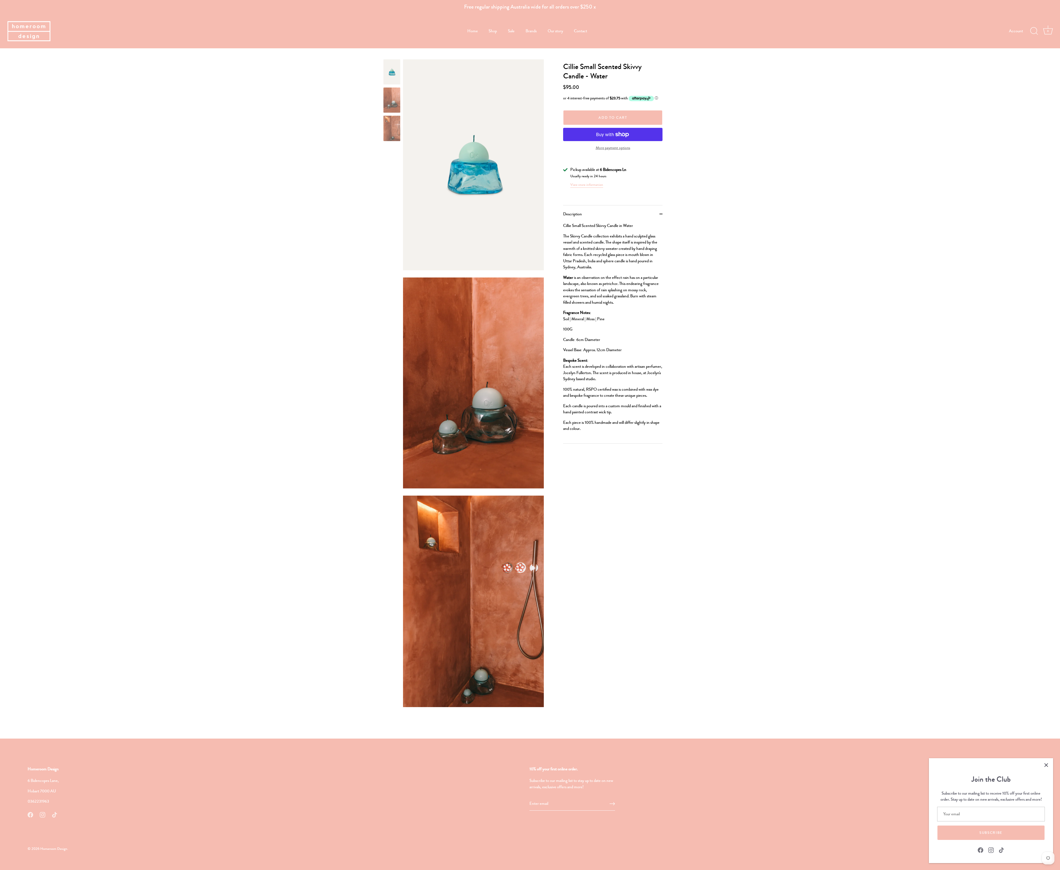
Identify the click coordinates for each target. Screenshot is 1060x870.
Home (472, 31)
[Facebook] (980, 850)
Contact (580, 31)
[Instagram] (991, 850)
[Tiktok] (1001, 850)
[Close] (1046, 765)
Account (1016, 31)
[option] (392, 73)
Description (572, 214)
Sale (511, 31)
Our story (555, 31)
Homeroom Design (53, 848)
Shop (493, 31)
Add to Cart (612, 117)
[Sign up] (612, 803)
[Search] (1034, 31)
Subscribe (991, 832)
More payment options (613, 147)
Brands (531, 31)
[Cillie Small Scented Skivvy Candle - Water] (392, 72)
